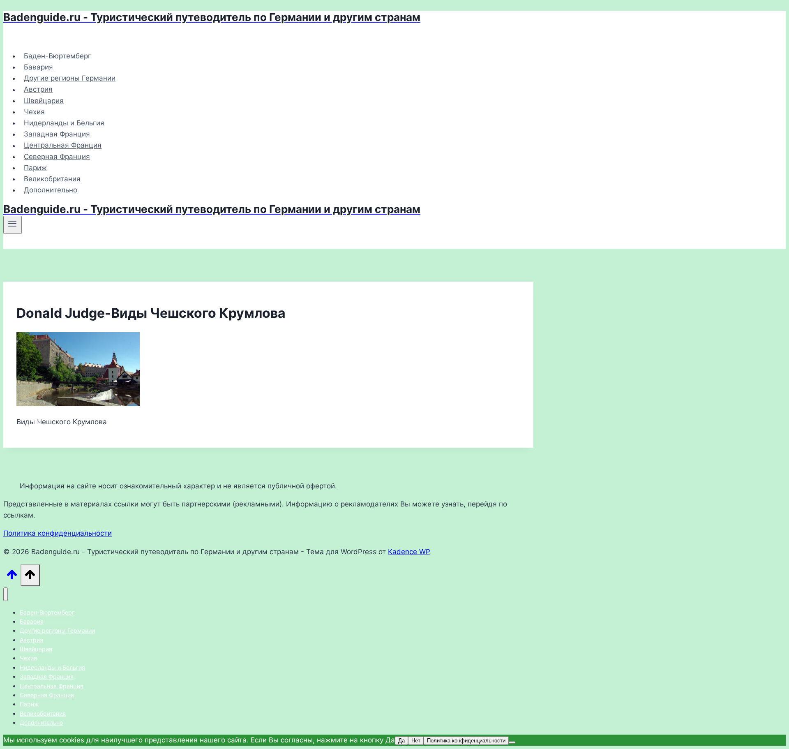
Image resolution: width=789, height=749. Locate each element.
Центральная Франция (63, 145)
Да (401, 740)
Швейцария (44, 101)
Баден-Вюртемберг (57, 56)
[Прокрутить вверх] (12, 577)
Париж (35, 168)
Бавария (38, 67)
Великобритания (52, 179)
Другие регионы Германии (69, 78)
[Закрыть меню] (5, 594)
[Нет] (512, 742)
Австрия (38, 90)
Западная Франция (57, 134)
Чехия (34, 112)
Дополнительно (50, 190)
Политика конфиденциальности (57, 533)
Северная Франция (57, 157)
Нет (415, 740)
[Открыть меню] (12, 225)
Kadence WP (409, 552)
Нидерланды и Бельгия (64, 123)
